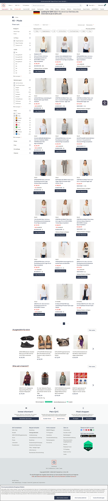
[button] (89, 5)
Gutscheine (49, 435)
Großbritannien (52, 468)
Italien (57, 468)
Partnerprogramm (50, 440)
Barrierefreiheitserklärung (69, 437)
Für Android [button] (89, 418)
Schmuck (63, 9)
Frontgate (24, 482)
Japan (61, 468)
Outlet (64, 454)
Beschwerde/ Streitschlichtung (36, 452)
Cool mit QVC (26, 9)
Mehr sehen (92, 330)
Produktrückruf (15, 445)
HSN (13, 482)
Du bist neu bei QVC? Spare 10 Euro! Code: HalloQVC (53, 1)
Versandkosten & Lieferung (35, 437)
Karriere (65, 444)
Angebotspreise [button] (46, 31)
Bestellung (31, 430)
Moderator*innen (67, 446)
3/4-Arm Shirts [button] (62, 31)
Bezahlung (31, 440)
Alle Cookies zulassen (62, 498)
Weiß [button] (83, 31)
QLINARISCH (95, 9)
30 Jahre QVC (17, 9)
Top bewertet (40, 9)
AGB (33, 476)
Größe (15, 49)
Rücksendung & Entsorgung (35, 442)
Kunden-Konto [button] (47, 418)
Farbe (15, 110)
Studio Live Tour (67, 451)
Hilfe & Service (32, 450)
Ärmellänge (17, 149)
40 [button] (54, 31)
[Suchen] (80, 5)
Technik (102, 9)
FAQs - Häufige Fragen (34, 447)
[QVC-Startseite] (13, 17)
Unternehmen (66, 430)
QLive (13, 437)
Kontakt (14, 432)
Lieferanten (15, 442)
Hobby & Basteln (77, 9)
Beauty (57, 9)
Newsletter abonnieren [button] (25, 418)
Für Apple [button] (75, 418)
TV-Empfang (66, 449)
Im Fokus (16, 38)
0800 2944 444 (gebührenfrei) (19, 435)
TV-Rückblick (26, 5)
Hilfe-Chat (14, 430)
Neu (11, 9)
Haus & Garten (86, 9)
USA (47, 468)
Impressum (73, 476)
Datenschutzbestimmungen (44, 476)
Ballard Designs (18, 482)
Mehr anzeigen (16, 76)
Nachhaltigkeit (66, 435)
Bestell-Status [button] (61, 418)
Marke (15, 141)
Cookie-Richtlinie (51, 493)
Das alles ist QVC (67, 432)
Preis (15, 145)
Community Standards (60, 476)
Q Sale (47, 9)
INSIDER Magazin (50, 430)
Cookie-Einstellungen (98, 498)
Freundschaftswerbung (51, 437)
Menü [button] (10, 5)
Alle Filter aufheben (90, 28)
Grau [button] (90, 31)
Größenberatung (33, 435)
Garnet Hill (30, 482)
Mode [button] (36, 31)
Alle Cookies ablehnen (80, 498)
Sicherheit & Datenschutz (35, 445)
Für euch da (49, 442)
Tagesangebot (5, 9)
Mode (52, 9)
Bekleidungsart (18, 80)
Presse (13, 440)
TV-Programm (49, 432)
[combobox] (55, 5)
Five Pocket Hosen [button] (74, 31)
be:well (33, 9)
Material (16, 153)
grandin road (35, 482)
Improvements (42, 482)
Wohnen (69, 9)
